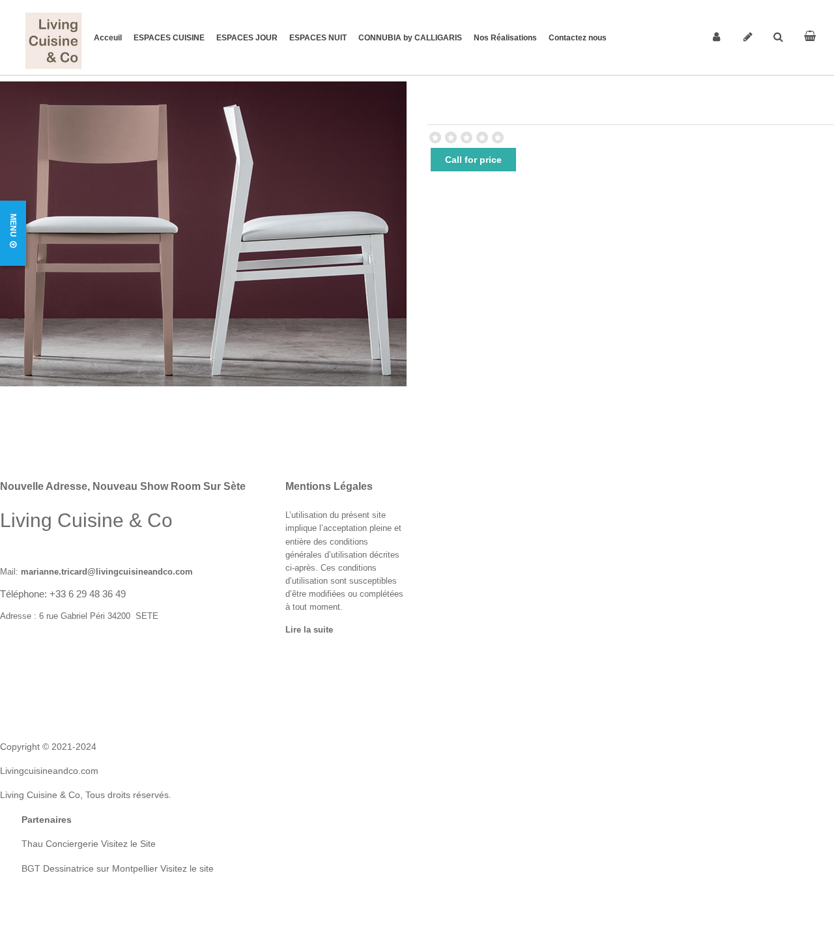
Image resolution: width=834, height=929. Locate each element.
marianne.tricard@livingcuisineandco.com (107, 572)
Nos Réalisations (505, 37)
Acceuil (108, 37)
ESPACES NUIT (318, 37)
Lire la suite (309, 630)
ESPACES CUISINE (169, 37)
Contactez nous (578, 37)
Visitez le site (186, 868)
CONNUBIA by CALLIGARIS (410, 37)
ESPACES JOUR (247, 37)
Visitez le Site (128, 843)
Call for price (473, 159)
